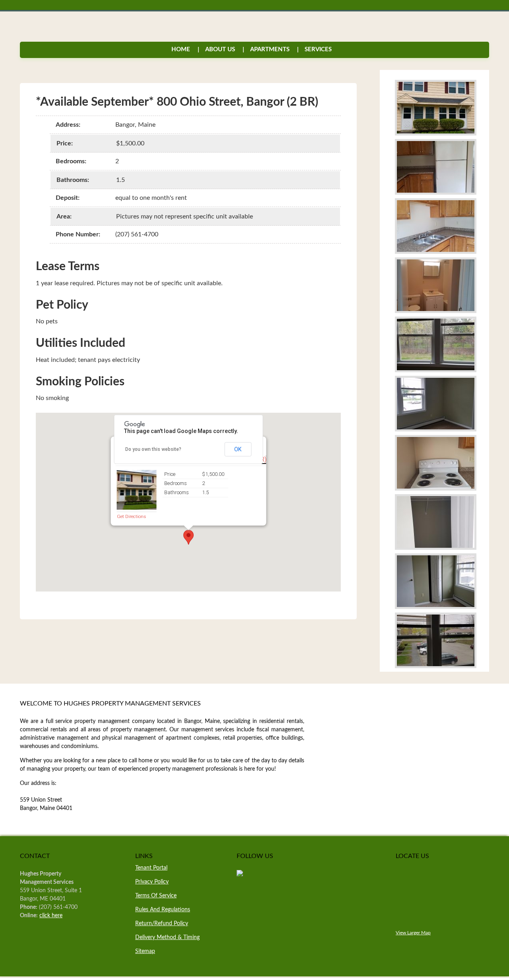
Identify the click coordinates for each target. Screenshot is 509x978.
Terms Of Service (156, 896)
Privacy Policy (152, 882)
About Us (220, 49)
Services (314, 49)
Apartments (269, 49)
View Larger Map (413, 933)
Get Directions (131, 516)
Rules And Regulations (162, 909)
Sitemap (145, 951)
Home (180, 49)
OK (237, 449)
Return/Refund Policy (161, 923)
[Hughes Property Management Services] (240, 874)
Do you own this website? (153, 449)
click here (50, 915)
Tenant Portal (151, 868)
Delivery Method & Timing (167, 937)
